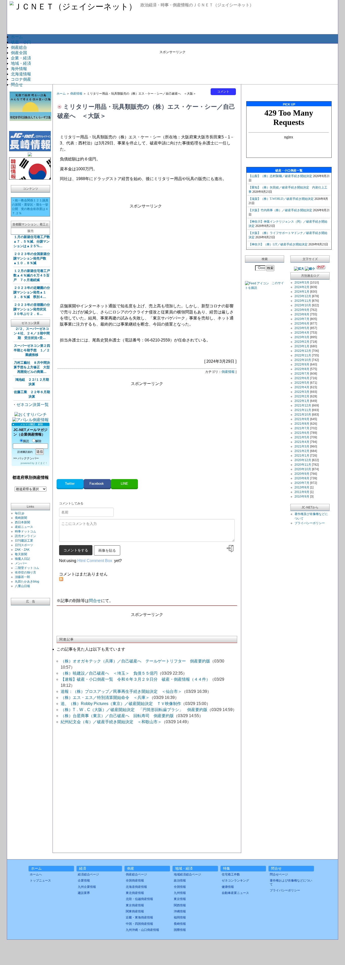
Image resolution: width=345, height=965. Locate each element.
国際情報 (180, 930)
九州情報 (180, 893)
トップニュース (40, 880)
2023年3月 (301, 337)
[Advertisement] (172, 65)
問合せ (17, 84)
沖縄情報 (180, 911)
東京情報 (180, 899)
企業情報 (84, 880)
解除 (38, 441)
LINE (124, 483)
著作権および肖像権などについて (291, 882)
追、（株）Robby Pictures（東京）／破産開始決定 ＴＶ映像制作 (121, 703)
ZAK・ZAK (22, 549)
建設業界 (84, 893)
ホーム (17, 37)
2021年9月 (301, 419)
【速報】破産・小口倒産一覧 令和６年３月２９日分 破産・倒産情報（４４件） (135, 679)
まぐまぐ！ (41, 463)
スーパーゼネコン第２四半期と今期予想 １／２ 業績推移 (32, 350)
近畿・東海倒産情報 (139, 917)
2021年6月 (301, 433)
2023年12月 (302, 296)
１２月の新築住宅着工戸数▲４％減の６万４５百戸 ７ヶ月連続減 (31, 275)
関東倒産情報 (135, 911)
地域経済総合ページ (187, 874)
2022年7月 (301, 373)
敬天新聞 (21, 554)
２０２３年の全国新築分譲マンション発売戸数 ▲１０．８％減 (31, 258)
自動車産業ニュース (235, 893)
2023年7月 (301, 319)
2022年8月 (301, 369)
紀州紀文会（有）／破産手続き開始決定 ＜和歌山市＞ (111, 722)
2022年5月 (301, 382)
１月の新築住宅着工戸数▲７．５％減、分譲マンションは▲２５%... (31, 241)
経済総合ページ (88, 874)
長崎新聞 (21, 518)
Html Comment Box (94, 561)
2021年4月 (301, 442)
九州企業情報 (87, 887)
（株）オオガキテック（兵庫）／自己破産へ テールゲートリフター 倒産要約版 (135, 661)
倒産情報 (76, 93)
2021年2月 (301, 451)
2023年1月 (301, 346)
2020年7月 (301, 483)
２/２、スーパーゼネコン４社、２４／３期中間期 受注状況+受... (32, 333)
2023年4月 (301, 332)
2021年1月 (301, 455)
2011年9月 (301, 492)
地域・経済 (21, 63)
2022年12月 (302, 351)
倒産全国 (19, 53)
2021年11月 (302, 410)
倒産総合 (19, 47)
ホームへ (36, 874)
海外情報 (19, 69)
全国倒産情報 (135, 880)
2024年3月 (301, 282)
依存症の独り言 (25, 572)
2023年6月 (301, 323)
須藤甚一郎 (22, 577)
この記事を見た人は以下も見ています (91, 649)
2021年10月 (302, 414)
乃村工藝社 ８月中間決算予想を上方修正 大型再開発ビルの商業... (32, 367)
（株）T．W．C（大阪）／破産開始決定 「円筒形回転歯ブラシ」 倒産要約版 (134, 709)
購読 (26, 441)
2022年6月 (301, 378)
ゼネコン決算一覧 (32, 404)
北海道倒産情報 (136, 887)
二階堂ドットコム (27, 568)
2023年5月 (301, 328)
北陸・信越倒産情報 (139, 899)
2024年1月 (301, 291)
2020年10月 (302, 469)
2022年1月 (301, 401)
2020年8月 (301, 478)
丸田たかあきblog (27, 581)
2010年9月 (301, 496)
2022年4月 (301, 387)
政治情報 (180, 880)
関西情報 (180, 905)
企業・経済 (21, 58)
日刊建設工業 (24, 540)
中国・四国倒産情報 (139, 924)
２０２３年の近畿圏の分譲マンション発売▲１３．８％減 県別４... (31, 292)
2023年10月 (302, 305)
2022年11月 (302, 355)
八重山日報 (22, 586)
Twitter (70, 483)
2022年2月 (301, 396)
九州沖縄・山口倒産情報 (142, 930)
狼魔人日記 (22, 559)
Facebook (97, 483)
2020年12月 (302, 460)
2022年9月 (301, 364)
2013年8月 (301, 487)
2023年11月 (302, 301)
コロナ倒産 (21, 79)
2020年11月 (302, 464)
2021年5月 (301, 437)
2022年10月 (302, 360)
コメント (223, 91)
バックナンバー (28, 458)
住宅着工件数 (231, 874)
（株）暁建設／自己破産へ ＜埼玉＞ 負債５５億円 (109, 673)
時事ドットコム (25, 531)
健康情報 (228, 887)
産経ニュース (24, 527)
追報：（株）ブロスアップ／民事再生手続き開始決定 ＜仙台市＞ (121, 691)
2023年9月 (301, 310)
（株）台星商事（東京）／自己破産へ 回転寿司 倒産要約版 (117, 716)
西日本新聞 (22, 522)
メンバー (21, 563)
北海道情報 (21, 74)
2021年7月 (301, 428)
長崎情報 (180, 924)
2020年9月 (301, 474)
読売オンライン (25, 536)
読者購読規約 (25, 452)
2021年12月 (302, 405)
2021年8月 (301, 423)
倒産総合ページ (136, 874)
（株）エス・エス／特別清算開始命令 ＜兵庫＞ (105, 697)
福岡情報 (180, 917)
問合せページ (279, 874)
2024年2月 (301, 287)
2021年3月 (301, 446)
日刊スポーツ (24, 545)
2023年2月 (301, 342)
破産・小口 (21, 42)
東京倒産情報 (135, 905)
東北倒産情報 (135, 893)
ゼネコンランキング (235, 880)
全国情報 (180, 887)
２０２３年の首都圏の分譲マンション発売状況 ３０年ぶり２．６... (31, 309)
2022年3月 (301, 392)
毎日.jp (19, 513)
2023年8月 (301, 314)
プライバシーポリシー (309, 523)
